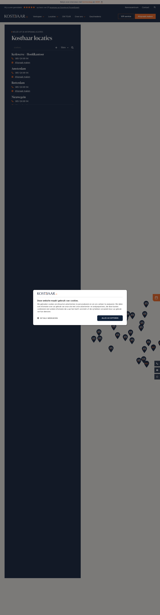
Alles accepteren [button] (110, 318)
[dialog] (80, 307)
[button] (47, 318)
